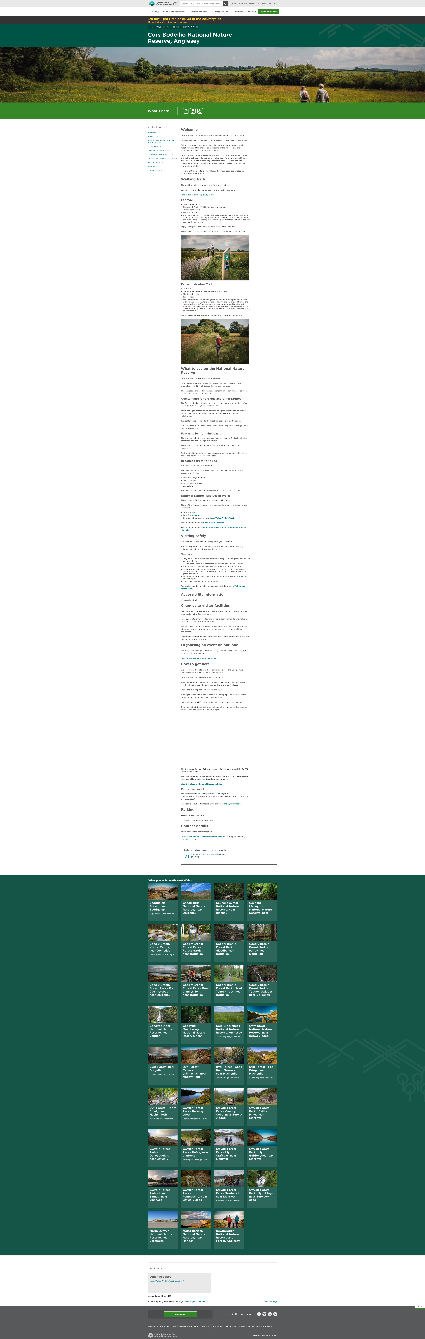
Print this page (270, 1301)
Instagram (275, 1314)
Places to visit (173, 27)
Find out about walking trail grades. (197, 195)
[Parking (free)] (185, 111)
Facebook (259, 1314)
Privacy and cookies (235, 1326)
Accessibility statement (159, 1326)
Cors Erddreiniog (191, 515)
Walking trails (154, 136)
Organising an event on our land (162, 158)
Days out (160, 27)
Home (151, 27)
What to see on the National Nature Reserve (161, 141)
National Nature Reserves (212, 522)
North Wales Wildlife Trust (222, 518)
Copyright (218, 1326)
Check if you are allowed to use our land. (200, 658)
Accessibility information (159, 150)
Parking (151, 166)
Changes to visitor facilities (160, 154)
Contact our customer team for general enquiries (203, 836)
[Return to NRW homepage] (163, 3)
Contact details (155, 170)
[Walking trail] (193, 111)
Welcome (152, 132)
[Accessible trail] (200, 111)
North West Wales (190, 27)
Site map (206, 1326)
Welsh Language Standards (185, 1326)
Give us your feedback (195, 1301)
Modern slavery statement (260, 1326)
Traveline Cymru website (229, 804)
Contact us (180, 1314)
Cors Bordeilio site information (205, 854)
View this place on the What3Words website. (201, 784)
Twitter (264, 1314)
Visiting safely (154, 146)
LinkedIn (270, 1314)
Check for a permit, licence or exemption (249, 3)
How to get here (155, 162)
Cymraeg (272, 3)
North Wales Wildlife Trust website (166, 1281)
